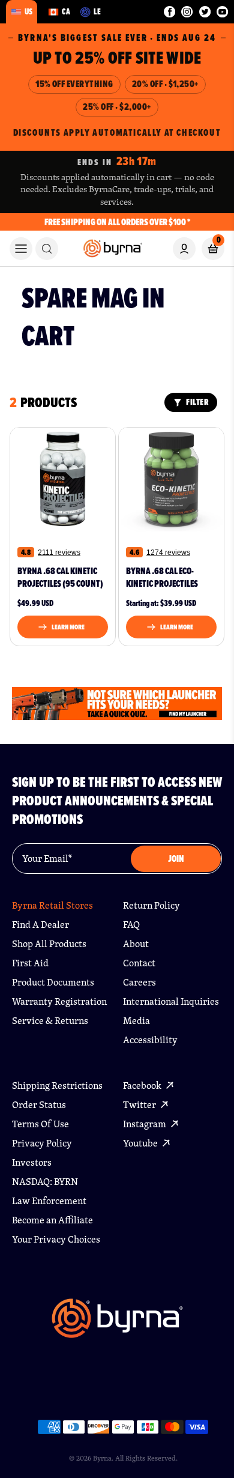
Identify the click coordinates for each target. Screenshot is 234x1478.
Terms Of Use (40, 1124)
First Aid (30, 963)
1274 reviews (168, 552)
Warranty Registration (59, 1001)
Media (136, 1021)
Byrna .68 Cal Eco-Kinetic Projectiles (162, 577)
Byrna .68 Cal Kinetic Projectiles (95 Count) (60, 577)
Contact (139, 963)
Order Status (39, 1105)
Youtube (141, 1143)
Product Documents (53, 982)
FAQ (131, 924)
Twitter (140, 1105)
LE (97, 11)
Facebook (143, 1085)
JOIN (176, 858)
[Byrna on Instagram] (187, 11)
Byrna (102, 1458)
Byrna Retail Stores (52, 905)
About (136, 944)
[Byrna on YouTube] (222, 11)
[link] (46, 248)
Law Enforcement (49, 1201)
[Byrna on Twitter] (205, 11)
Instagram (145, 1124)
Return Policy (151, 905)
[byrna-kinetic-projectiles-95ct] (62, 479)
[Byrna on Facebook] (169, 11)
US (28, 11)
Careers (139, 982)
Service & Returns (50, 1021)
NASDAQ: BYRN (45, 1182)
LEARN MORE (68, 627)
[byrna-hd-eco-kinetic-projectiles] (171, 479)
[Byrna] (117, 1324)
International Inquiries (171, 1001)
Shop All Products (49, 944)
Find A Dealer (40, 924)
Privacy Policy (42, 1143)
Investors (32, 1162)
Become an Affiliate (52, 1220)
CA (66, 11)
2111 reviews (59, 552)
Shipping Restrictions (57, 1085)
